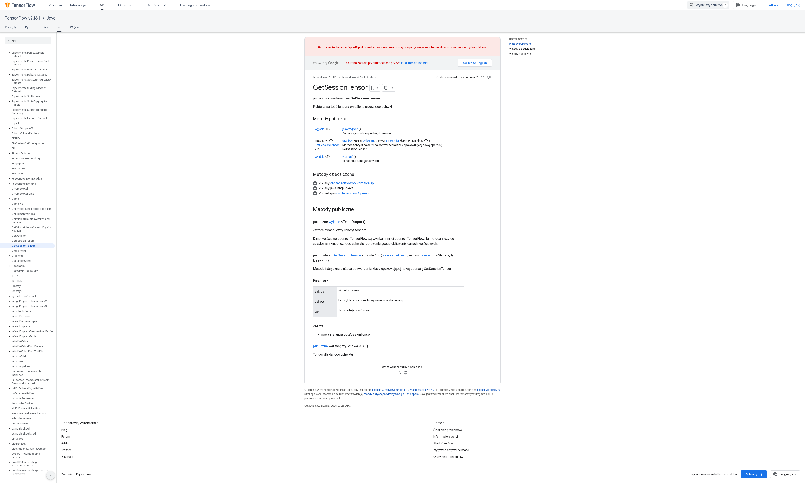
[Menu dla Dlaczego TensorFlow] (215, 5)
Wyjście (320, 129)
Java (51, 18)
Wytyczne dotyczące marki (451, 450)
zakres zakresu (394, 255)
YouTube (67, 456)
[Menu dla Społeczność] (171, 5)
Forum (65, 436)
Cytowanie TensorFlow (448, 456)
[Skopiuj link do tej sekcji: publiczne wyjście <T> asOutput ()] (370, 221)
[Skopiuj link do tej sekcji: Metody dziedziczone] (358, 174)
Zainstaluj (56, 5)
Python (30, 27)
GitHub (772, 5)
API (102, 5)
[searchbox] (28, 40)
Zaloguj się (792, 5)
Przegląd (11, 27)
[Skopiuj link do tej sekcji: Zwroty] (327, 326)
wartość (347, 156)
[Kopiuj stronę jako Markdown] (386, 87)
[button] (27, 54)
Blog (64, 430)
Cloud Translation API (413, 63)
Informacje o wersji (445, 436)
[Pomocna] (482, 77)
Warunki (66, 474)
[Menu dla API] (109, 5)
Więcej (75, 27)
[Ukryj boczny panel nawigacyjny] (50, 475)
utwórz (347, 140)
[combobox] (708, 5)
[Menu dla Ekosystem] (139, 5)
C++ (45, 27)
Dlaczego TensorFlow (195, 5)
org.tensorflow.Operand (353, 193)
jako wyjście (350, 129)
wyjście (334, 222)
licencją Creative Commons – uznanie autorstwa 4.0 (403, 389)
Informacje (78, 5)
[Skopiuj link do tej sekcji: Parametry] (332, 280)
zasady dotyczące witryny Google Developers (391, 394)
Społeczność (157, 5)
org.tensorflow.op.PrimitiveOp (352, 183)
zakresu (368, 140)
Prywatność (84, 474)
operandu (392, 140)
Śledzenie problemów (447, 430)
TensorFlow (320, 77)
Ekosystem (126, 5)
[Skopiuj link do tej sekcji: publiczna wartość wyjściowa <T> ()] (373, 346)
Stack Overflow (443, 443)
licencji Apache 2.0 (488, 389)
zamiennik (459, 47)
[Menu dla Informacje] (91, 5)
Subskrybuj (754, 474)
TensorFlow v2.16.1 (22, 18)
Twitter (66, 450)
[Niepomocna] (489, 77)
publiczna (320, 346)
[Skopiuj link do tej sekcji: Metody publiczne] (351, 119)
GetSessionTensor (327, 145)
